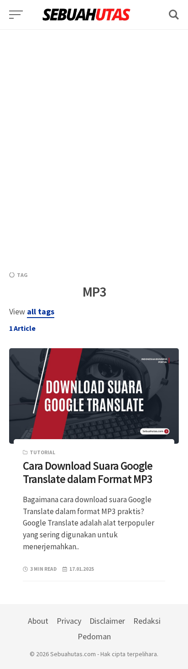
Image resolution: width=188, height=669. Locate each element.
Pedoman (94, 636)
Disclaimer (107, 621)
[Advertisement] (94, 124)
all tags (40, 311)
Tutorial (42, 452)
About (38, 621)
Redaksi (147, 621)
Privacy (69, 621)
